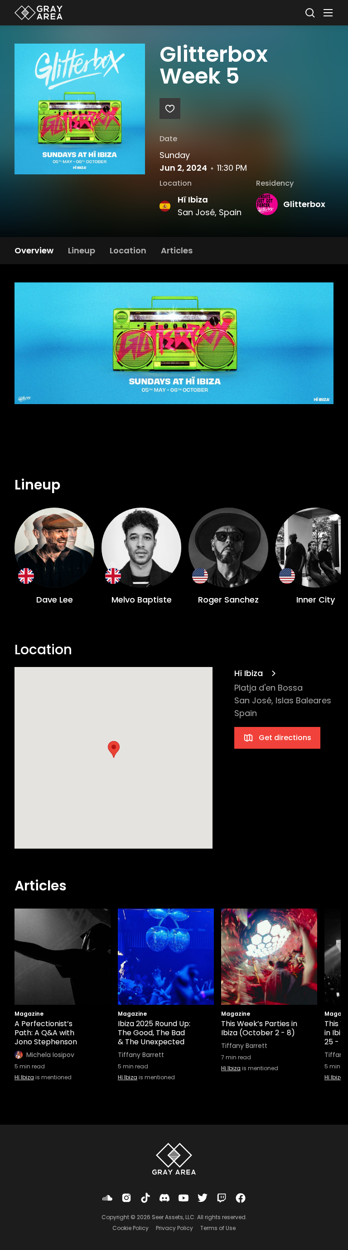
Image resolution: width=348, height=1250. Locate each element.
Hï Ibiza (193, 199)
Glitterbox (304, 204)
